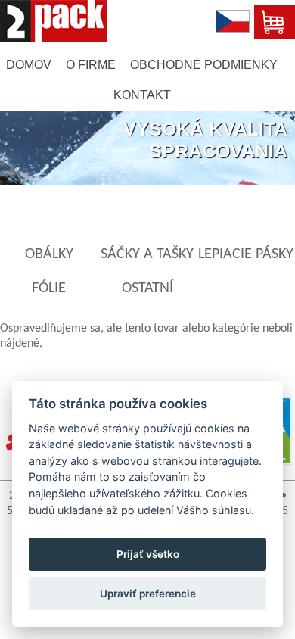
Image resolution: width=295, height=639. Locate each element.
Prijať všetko (147, 554)
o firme (91, 64)
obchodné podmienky (204, 64)
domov (28, 64)
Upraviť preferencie (148, 594)
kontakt (142, 95)
